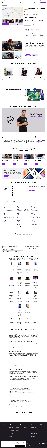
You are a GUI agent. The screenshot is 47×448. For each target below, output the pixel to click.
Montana (6, 5)
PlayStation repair (19, 295)
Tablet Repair (11, 401)
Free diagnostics (31, 29)
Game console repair (35, 296)
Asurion (1, 0)
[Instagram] (39, 443)
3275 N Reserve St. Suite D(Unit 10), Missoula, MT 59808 (34, 12)
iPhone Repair (11, 266)
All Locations (3, 5)
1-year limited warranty (28, 30)
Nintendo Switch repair (11, 296)
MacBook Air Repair (12, 387)
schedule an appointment (11, 79)
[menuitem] (13, 2)
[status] (10, 209)
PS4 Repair (11, 393)
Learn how (18, 142)
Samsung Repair (19, 266)
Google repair (27, 266)
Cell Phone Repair (12, 376)
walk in (5, 79)
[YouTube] (43, 443)
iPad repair (19, 308)
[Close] (25, 441)
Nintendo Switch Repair (12, 392)
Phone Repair (11, 379)
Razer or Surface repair (27, 281)
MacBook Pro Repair (12, 388)
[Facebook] (42, 443)
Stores (41, 0)
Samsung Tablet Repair (12, 400)
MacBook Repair (12, 389)
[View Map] (12, 12)
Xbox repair (27, 295)
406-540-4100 (27, 11)
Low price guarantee (37, 29)
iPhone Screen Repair (12, 380)
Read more (12, 210)
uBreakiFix (4, 0)
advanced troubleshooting (7, 142)
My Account (45, 0)
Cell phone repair (35, 266)
